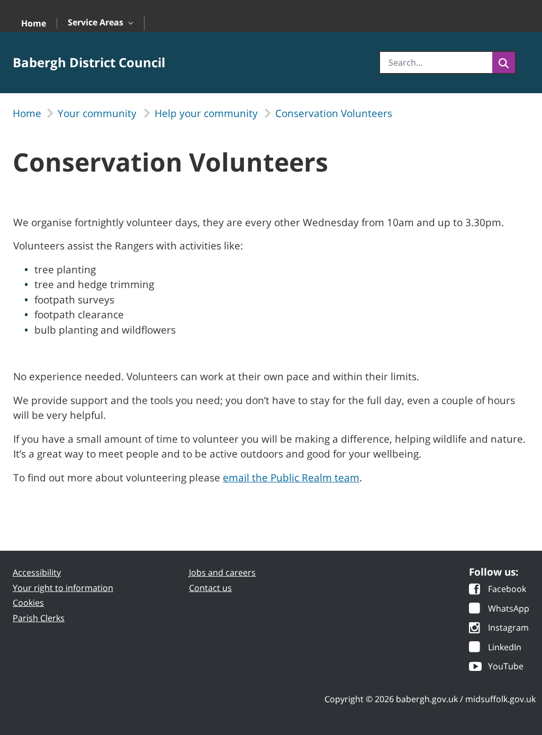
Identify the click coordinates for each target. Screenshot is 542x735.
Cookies (28, 602)
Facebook (507, 590)
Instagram (508, 628)
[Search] (503, 62)
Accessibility (37, 572)
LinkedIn (504, 648)
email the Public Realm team (291, 478)
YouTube (505, 667)
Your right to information (63, 588)
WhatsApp (508, 609)
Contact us (210, 588)
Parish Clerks (39, 618)
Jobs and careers (222, 572)
